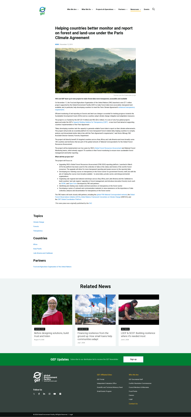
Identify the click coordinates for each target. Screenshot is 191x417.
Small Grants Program (104, 391)
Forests (36, 226)
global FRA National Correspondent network (112, 194)
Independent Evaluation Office (106, 383)
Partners (121, 9)
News (57, 44)
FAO (90, 203)
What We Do (86, 9)
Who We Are (71, 9)
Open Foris (73, 183)
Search (153, 9)
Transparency (38, 231)
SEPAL (63, 183)
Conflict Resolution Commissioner (140, 383)
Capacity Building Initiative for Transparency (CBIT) (90, 122)
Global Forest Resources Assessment (108, 148)
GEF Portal (100, 379)
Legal (130, 399)
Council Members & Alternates (139, 387)
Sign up (133, 359)
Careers (131, 395)
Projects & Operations (104, 9)
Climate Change (38, 222)
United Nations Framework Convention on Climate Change (100, 197)
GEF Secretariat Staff (136, 379)
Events (146, 9)
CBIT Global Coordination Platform (69, 199)
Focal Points (133, 391)
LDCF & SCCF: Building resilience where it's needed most (138, 334)
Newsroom (135, 9)
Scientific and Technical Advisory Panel (110, 387)
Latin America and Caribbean (43, 253)
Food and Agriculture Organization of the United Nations (52, 267)
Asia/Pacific (37, 249)
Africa (35, 244)
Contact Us (133, 403)
